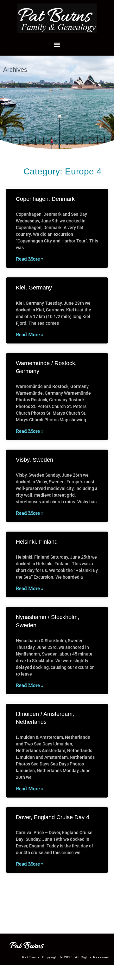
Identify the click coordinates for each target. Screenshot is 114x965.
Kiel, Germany (34, 287)
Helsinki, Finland (37, 542)
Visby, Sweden (34, 460)
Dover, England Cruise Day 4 (52, 817)
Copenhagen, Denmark (45, 199)
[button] (57, 44)
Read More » (29, 259)
